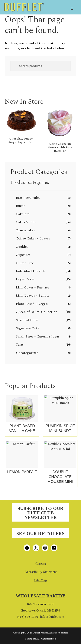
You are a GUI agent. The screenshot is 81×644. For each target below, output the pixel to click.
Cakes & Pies (26, 222)
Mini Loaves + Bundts (32, 295)
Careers (40, 563)
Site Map (40, 580)
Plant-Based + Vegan (32, 303)
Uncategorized (27, 352)
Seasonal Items (27, 320)
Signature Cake (27, 328)
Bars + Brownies (28, 197)
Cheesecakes (25, 230)
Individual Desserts (30, 271)
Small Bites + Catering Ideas (37, 336)
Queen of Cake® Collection (36, 311)
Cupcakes (23, 254)
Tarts (20, 344)
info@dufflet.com (52, 616)
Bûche (20, 205)
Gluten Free (25, 263)
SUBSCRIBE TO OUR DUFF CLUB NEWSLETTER (40, 513)
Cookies (22, 246)
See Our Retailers (40, 533)
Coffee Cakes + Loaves (33, 238)
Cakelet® (23, 214)
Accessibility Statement (40, 572)
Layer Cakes (25, 279)
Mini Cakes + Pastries (32, 287)
